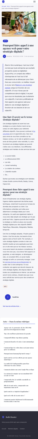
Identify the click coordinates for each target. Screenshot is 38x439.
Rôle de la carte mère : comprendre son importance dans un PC (16, 386)
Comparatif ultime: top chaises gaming (16, 338)
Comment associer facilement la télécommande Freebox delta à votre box (18, 400)
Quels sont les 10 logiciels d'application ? (16, 391)
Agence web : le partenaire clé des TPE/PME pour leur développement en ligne (17, 328)
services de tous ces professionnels (17, 262)
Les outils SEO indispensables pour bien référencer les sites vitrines (16, 364)
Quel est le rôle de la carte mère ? (14, 395)
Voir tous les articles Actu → (12, 306)
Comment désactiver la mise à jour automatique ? (19, 342)
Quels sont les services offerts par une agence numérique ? (18, 358)
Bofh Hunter (11, 417)
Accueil (4, 6)
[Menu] (34, 1)
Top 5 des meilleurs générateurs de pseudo (17, 334)
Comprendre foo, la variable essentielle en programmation (17, 380)
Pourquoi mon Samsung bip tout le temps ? (17, 354)
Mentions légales (13, 428)
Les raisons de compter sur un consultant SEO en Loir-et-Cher (18, 374)
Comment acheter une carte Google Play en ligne (19, 370)
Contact (22, 428)
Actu (8, 6)
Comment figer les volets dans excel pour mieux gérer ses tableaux (19, 348)
